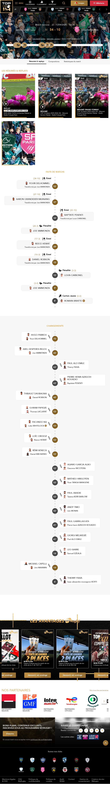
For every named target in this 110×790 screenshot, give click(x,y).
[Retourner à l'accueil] (6, 7)
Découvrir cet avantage (37, 675)
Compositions (53, 61)
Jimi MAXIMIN (40, 567)
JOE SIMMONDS (41, 231)
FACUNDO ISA (39, 422)
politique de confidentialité (41, 739)
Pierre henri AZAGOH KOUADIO (81, 525)
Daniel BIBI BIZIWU (38, 454)
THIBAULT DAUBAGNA (35, 393)
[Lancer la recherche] (63, 3)
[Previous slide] (99, 9)
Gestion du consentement (84, 780)
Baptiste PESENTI (75, 383)
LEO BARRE (73, 549)
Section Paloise (22, 29)
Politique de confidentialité (34, 780)
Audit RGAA (62, 780)
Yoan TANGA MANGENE (78, 482)
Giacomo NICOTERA (76, 468)
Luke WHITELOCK (36, 426)
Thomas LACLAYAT (38, 411)
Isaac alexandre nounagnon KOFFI (82, 582)
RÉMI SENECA (40, 450)
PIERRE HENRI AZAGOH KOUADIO (79, 378)
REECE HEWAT (42, 243)
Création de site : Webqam (98, 780)
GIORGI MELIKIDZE (76, 535)
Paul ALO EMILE (74, 539)
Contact (71, 779)
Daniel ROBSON (40, 397)
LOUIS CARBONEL (73, 275)
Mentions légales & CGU (8, 780)
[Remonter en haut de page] (105, 743)
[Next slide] (106, 9)
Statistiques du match (72, 61)
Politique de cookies (51, 780)
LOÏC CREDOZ (39, 436)
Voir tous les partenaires (99, 690)
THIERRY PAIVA (74, 578)
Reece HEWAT (40, 440)
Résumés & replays (36, 61)
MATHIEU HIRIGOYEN (78, 478)
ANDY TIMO (73, 507)
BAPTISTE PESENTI (73, 215)
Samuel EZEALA (74, 553)
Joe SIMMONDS (43, 186)
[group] (33, 9)
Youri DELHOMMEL (38, 339)
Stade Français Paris (89, 29)
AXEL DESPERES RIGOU (35, 349)
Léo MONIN (72, 511)
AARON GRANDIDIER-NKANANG (33, 199)
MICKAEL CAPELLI (38, 563)
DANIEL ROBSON (41, 259)
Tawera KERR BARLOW (77, 496)
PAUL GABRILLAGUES (78, 521)
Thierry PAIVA (73, 367)
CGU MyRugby (22, 780)
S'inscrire (10, 733)
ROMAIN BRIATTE (73, 300)
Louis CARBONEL (79, 218)
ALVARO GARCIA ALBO (79, 464)
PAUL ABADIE (74, 493)
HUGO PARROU (39, 335)
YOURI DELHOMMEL (39, 183)
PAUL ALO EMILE (75, 363)
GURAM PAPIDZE (38, 407)
